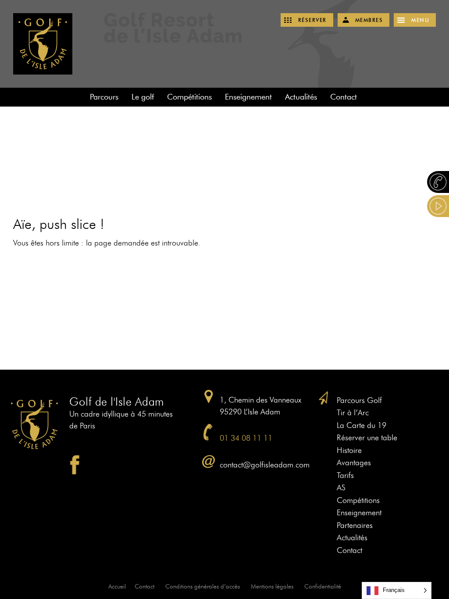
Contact (343, 97)
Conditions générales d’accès (202, 586)
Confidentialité (322, 586)
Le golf (143, 97)
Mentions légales (272, 586)
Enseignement (248, 97)
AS (341, 487)
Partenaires (355, 525)
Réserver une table (367, 437)
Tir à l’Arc (353, 412)
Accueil (117, 586)
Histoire (349, 450)
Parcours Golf (359, 400)
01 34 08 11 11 (246, 438)
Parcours (104, 97)
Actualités (301, 97)
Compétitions (189, 97)
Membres (369, 20)
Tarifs (345, 475)
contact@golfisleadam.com (265, 465)
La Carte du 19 (361, 425)
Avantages (354, 462)
